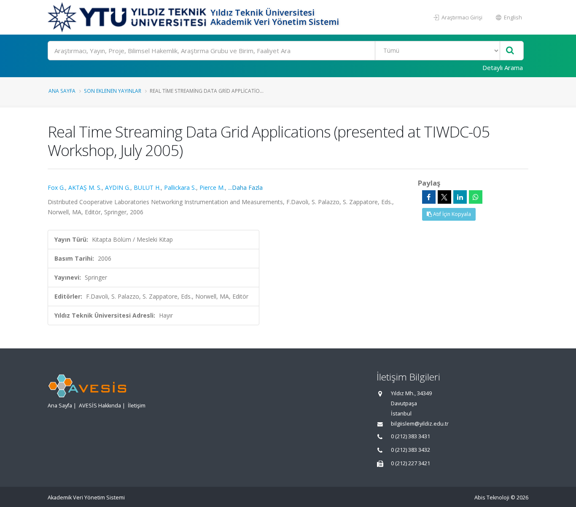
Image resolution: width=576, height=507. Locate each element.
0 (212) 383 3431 (410, 436)
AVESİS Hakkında (100, 405)
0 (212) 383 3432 (410, 449)
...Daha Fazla (245, 187)
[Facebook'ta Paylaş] (429, 197)
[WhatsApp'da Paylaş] (475, 197)
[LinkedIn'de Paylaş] (460, 197)
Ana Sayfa (61, 90)
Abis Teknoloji (491, 497)
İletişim (136, 405)
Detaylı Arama (502, 67)
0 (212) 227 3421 (410, 463)
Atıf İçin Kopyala (451, 214)
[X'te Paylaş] (444, 197)
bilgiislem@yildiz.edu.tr (420, 423)
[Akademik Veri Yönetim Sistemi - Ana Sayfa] (128, 17)
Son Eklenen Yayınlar (112, 90)
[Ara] (510, 50)
